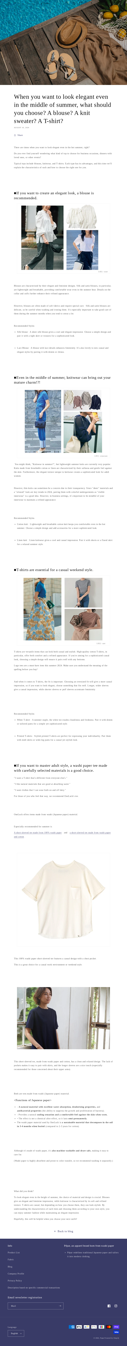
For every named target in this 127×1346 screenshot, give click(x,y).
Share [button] (20, 135)
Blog (10, 1267)
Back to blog (65, 1231)
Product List (14, 1252)
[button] (9, 3)
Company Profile (16, 1274)
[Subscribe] (60, 1306)
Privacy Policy (15, 1281)
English (14, 1333)
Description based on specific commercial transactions (34, 1288)
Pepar (102, 1338)
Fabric (11, 1259)
